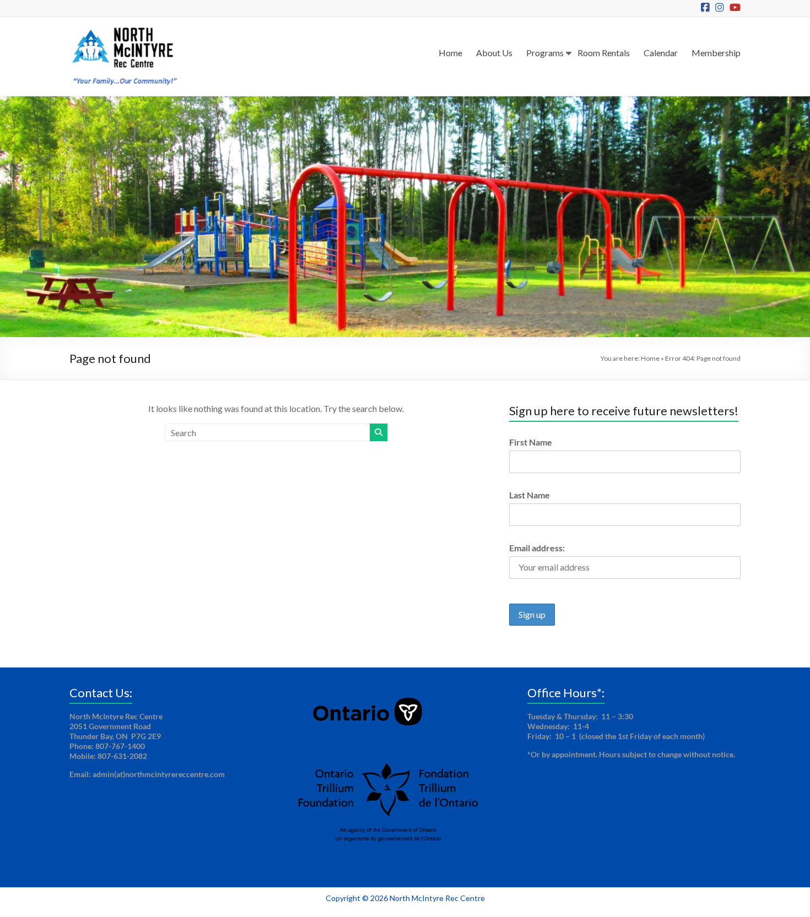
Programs (545, 52)
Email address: (537, 547)
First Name (530, 442)
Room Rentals (603, 52)
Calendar (661, 52)
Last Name (529, 495)
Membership (716, 52)
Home (450, 52)
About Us (494, 52)
